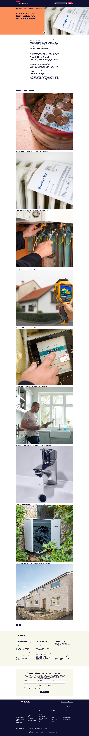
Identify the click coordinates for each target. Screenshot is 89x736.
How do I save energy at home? (43, 714)
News (40, 5)
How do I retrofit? (42, 716)
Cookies (45, 728)
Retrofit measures (19, 722)
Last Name (40, 680)
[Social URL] (67, 706)
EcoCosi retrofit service (20, 717)
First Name (26, 680)
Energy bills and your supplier (31, 716)
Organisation (48, 685)
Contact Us (65, 710)
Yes (25, 701)
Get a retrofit (70, 3)
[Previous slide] (17, 625)
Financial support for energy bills (44, 722)
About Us (53, 710)
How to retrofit (18, 715)
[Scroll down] (44, 32)
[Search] (66, 3)
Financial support (31, 718)
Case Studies (21, 8)
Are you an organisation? (67, 715)
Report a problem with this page (66, 701)
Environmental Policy (38, 728)
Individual (40, 685)
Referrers (52, 721)
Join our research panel (67, 717)
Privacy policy (30, 728)
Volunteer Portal (54, 719)
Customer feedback (66, 719)
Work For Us (53, 715)
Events (44, 5)
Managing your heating (32, 720)
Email (53, 680)
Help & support (34, 5)
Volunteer (52, 717)
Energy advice (27, 5)
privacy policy (49, 688)
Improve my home (19, 5)
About (47, 5)
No (28, 701)
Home (17, 8)
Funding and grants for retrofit (20, 720)
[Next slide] (20, 625)
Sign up (43, 691)
